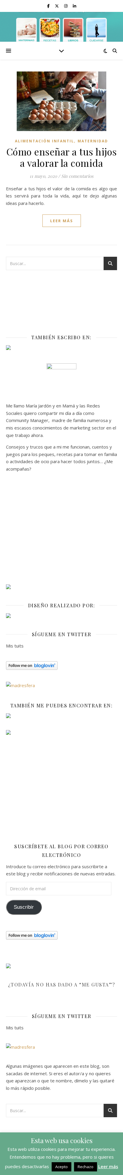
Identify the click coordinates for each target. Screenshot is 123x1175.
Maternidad (93, 141)
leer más (61, 220)
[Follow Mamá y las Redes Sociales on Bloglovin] (61, 665)
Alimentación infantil (44, 141)
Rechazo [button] (85, 1166)
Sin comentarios (77, 176)
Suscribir (24, 907)
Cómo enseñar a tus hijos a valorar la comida (61, 157)
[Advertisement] (61, 530)
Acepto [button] (61, 1166)
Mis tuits (15, 646)
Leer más (108, 1166)
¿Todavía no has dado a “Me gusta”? (61, 984)
